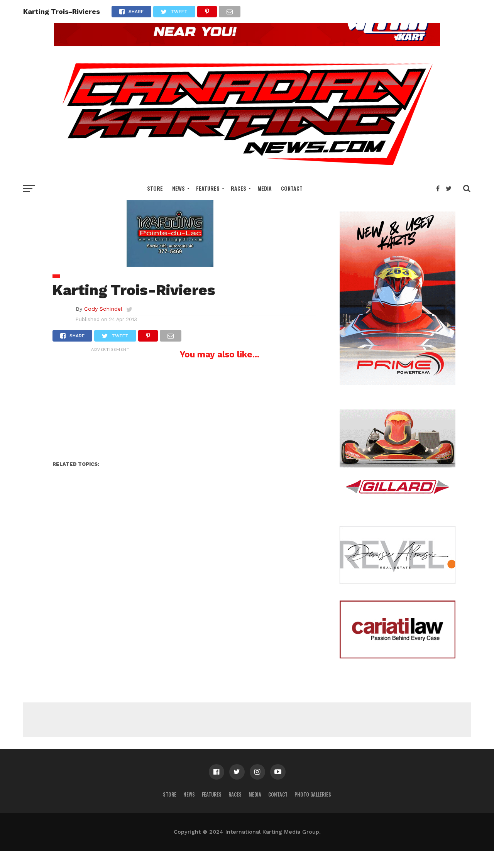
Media (264, 188)
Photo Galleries (312, 794)
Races (238, 188)
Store (155, 188)
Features (208, 188)
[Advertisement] (110, 403)
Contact (292, 188)
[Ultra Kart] (247, 43)
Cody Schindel (103, 309)
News (178, 188)
